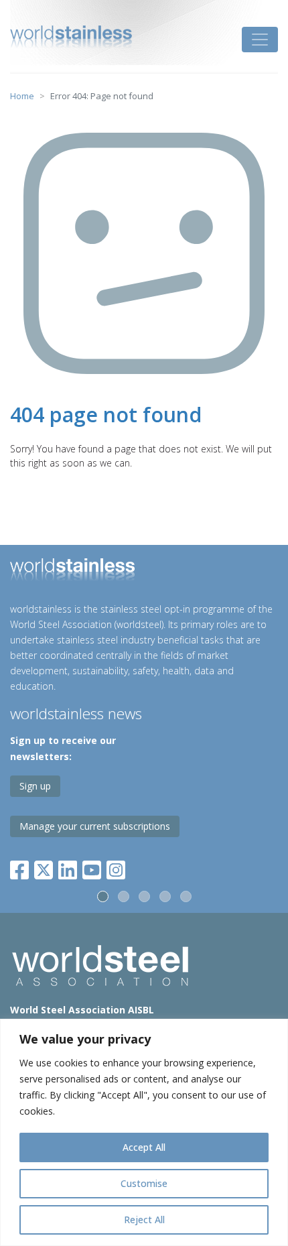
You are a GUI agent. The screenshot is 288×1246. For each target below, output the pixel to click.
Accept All (144, 1147)
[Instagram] (115, 867)
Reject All (144, 1219)
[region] (144, 1132)
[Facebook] (22, 867)
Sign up (35, 786)
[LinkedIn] (67, 867)
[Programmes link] (144, 571)
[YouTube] (91, 867)
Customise (144, 1183)
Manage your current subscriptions (94, 826)
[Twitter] (43, 867)
